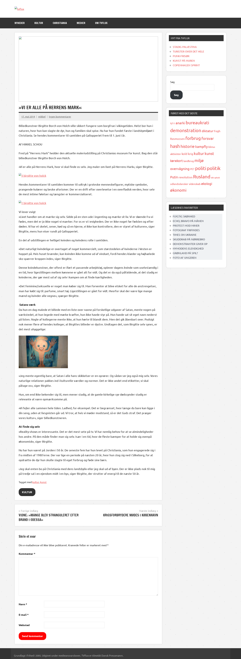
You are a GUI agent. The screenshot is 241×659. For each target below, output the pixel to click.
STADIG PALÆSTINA (185, 46)
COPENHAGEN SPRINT (186, 65)
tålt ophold (215, 177)
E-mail (24, 614)
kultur (35, 482)
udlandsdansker (179, 183)
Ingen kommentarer (60, 116)
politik (214, 168)
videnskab (195, 183)
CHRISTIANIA (60, 23)
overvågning (180, 168)
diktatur (207, 131)
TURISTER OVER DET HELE (188, 51)
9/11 (172, 123)
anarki (180, 123)
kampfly (201, 146)
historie (188, 146)
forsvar (207, 138)
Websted (24, 625)
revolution (185, 177)
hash (175, 146)
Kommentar (27, 553)
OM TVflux (101, 23)
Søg (172, 81)
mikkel (42, 116)
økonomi (178, 190)
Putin (174, 177)
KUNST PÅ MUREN (184, 60)
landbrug (188, 160)
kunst (43, 482)
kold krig (187, 153)
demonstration (185, 130)
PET (192, 168)
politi (200, 168)
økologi (206, 183)
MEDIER (81, 23)
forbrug (193, 138)
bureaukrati (197, 122)
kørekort (176, 161)
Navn (23, 604)
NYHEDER (20, 23)
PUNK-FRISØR (181, 56)
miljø (199, 160)
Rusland (201, 176)
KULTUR (38, 23)
